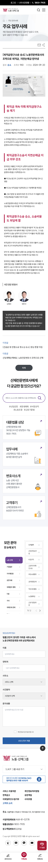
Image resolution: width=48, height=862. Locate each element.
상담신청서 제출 (24, 741)
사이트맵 (28, 799)
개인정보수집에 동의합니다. (26, 732)
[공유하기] (43, 45)
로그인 (13, 2)
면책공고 (6, 795)
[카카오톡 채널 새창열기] (24, 843)
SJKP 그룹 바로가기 (14, 769)
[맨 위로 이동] (42, 748)
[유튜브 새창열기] (32, 843)
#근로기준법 (29, 409)
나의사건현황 (24, 2)
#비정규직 (34, 406)
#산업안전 (13, 406)
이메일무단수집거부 (11, 799)
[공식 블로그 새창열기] (16, 843)
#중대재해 (24, 406)
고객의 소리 (7, 803)
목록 (24, 368)
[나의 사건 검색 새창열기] (8, 843)
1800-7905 (40, 2)
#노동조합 (17, 409)
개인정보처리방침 (32, 791)
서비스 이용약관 (9, 791)
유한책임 (28, 795)
